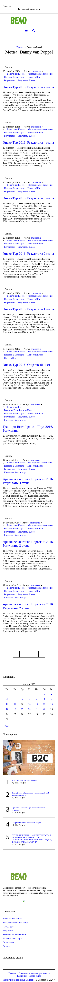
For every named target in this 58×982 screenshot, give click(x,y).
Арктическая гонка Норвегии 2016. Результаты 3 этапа (28, 543)
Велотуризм (8, 942)
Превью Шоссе (11, 358)
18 (15, 709)
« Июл (6, 726)
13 (29, 704)
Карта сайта (35, 976)
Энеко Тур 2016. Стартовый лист (26, 365)
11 (15, 704)
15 (44, 704)
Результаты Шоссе (26, 80)
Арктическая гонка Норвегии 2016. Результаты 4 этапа (28, 481)
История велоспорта (12, 938)
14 (36, 704)
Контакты (22, 976)
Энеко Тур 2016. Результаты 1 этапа (28, 309)
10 (7, 704)
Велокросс (8, 946)
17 (7, 709)
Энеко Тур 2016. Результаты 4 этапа (28, 142)
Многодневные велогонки (40, 74)
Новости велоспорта (13, 918)
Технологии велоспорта (14, 934)
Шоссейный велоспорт (15, 420)
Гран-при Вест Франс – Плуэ (18, 410)
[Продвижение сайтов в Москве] (29, 757)
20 (29, 709)
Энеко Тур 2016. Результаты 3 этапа (28, 198)
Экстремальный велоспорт (16, 922)
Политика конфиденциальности (34, 973)
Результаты (9, 80)
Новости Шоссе (35, 77)
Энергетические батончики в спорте (26, 823)
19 (22, 709)
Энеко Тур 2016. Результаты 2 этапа (28, 253)
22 (44, 709)
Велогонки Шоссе (15, 74)
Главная (19, 47)
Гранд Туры (8, 926)
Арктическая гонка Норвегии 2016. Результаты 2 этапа (28, 606)
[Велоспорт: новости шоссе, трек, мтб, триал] (29, 20)
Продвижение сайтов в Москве (24, 780)
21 (36, 709)
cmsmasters (36, 71)
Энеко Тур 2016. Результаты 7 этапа (28, 87)
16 (51, 704)
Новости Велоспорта (14, 77)
